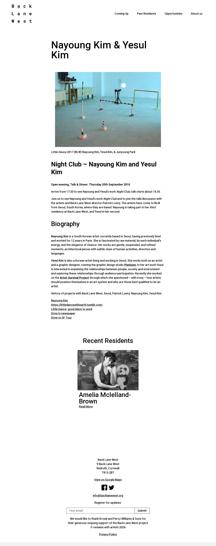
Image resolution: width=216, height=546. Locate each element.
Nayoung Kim (59, 300)
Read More (86, 406)
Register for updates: (107, 502)
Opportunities (173, 13)
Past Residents (146, 13)
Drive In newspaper (63, 313)
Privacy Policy (108, 534)
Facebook (104, 487)
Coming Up (121, 13)
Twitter (111, 487)
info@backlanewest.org (108, 495)
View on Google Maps (108, 479)
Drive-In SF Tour (61, 317)
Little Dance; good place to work (71, 309)
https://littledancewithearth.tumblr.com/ (77, 304)
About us (196, 13)
